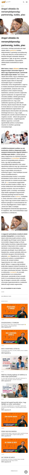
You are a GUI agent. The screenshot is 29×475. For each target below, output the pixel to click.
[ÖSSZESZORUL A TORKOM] (14, 311)
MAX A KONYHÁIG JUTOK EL (10, 348)
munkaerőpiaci (15, 158)
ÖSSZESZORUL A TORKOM (10, 322)
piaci (9, 256)
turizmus (18, 196)
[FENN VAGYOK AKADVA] (14, 419)
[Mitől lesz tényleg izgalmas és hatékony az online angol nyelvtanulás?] (14, 363)
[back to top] (26, 472)
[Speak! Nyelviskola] (6, 2)
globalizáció (13, 50)
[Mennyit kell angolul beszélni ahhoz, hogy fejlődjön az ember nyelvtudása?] (14, 390)
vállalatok (16, 68)
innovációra (13, 272)
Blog (2, 6)
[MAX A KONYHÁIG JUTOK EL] (14, 337)
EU (7, 182)
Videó (2, 319)
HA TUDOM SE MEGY (8, 457)
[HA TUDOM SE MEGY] (14, 445)
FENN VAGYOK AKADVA (9, 431)
